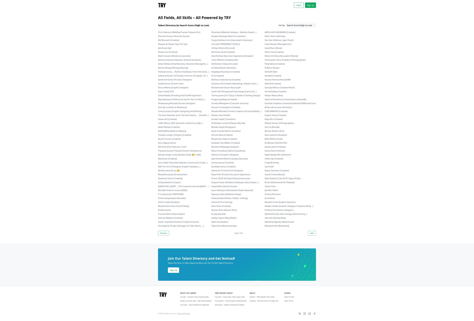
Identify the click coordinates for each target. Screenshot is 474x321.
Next (312, 233)
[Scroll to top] (163, 294)
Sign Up (173, 270)
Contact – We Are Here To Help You (264, 301)
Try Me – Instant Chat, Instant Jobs (194, 297)
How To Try (288, 301)
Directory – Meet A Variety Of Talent (229, 305)
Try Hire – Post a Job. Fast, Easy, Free (230, 297)
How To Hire (289, 297)
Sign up (310, 5)
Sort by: (282, 25)
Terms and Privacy (183, 313)
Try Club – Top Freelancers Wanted (194, 305)
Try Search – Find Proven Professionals (231, 301)
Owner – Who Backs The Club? (262, 297)
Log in (299, 5)
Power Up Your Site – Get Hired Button (196, 301)
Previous (163, 233)
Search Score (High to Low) (299, 25)
